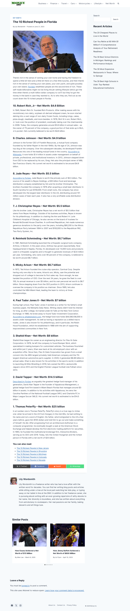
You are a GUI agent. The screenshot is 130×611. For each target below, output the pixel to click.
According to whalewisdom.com (27, 317)
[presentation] (29, 535)
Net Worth (110, 3)
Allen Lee (20, 557)
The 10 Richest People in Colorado (32, 457)
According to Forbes (22, 178)
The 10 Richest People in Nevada (31, 460)
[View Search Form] (118, 3)
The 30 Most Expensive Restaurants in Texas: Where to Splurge (105, 72)
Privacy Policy (71, 605)
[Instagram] (20, 605)
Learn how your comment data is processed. (64, 590)
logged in (25, 586)
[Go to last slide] (15, 543)
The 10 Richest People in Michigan (32, 454)
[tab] (44, 564)
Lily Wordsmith (20, 27)
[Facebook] (12, 605)
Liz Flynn (58, 557)
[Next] (82, 543)
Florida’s (31, 87)
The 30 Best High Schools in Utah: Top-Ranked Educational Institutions (105, 84)
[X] (16, 605)
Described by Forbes (22, 381)
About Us (51, 605)
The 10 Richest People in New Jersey (33, 448)
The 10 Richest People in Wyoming (32, 451)
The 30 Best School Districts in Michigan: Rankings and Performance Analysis (105, 60)
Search (96, 16)
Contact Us (61, 605)
